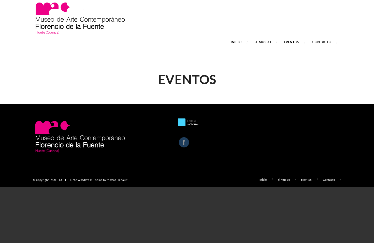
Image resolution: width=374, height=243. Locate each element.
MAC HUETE (59, 179)
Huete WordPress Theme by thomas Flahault (98, 179)
